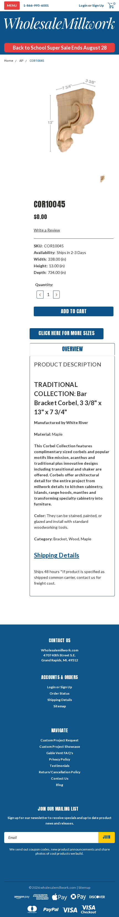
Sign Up (98, 5)
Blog (59, 785)
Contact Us (59, 778)
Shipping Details (56, 555)
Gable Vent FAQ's (59, 753)
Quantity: (44, 284)
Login (83, 5)
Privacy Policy (59, 759)
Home (8, 61)
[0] (109, 5)
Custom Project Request (59, 740)
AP (21, 61)
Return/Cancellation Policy (59, 772)
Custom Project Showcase (59, 746)
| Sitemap (83, 887)
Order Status (59, 693)
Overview (72, 349)
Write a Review (47, 230)
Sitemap (59, 706)
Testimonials (59, 766)
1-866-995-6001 (36, 5)
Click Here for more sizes (66, 333)
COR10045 (37, 61)
